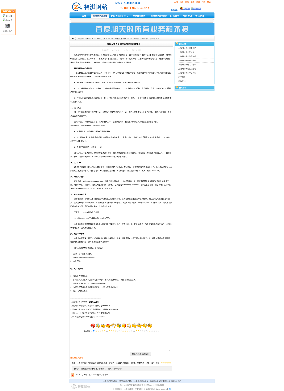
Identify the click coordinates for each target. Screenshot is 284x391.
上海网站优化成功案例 (187, 60)
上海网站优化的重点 (79, 302)
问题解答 (175, 16)
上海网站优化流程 (110, 381)
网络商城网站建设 (125, 381)
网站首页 (89, 39)
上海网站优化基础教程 (187, 69)
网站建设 (187, 16)
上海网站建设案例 (157, 381)
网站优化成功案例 (159, 16)
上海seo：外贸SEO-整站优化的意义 (85, 313)
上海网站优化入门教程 (187, 65)
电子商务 (181, 77)
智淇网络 (200, 16)
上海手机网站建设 (141, 381)
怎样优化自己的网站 (173, 381)
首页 (84, 16)
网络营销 (181, 81)
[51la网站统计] (170, 389)
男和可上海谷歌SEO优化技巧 (83, 317)
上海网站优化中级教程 (187, 73)
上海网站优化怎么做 (118, 39)
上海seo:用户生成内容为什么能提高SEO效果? (89, 309)
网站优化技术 (101, 39)
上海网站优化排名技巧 (187, 48)
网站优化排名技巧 (119, 16)
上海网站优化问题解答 (187, 56)
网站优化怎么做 (100, 16)
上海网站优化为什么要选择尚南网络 (85, 306)
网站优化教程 (139, 16)
